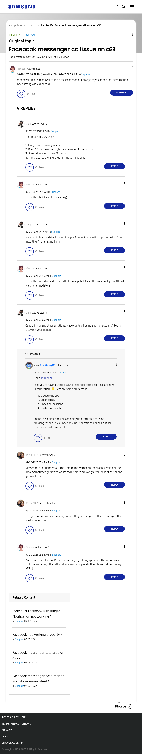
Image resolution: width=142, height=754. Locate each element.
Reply (114, 166)
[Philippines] (21, 6)
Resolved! (30, 34)
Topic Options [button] (127, 34)
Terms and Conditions (16, 723)
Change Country (13, 742)
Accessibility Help (14, 717)
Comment (122, 92)
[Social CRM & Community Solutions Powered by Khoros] (123, 705)
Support (85, 74)
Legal (5, 736)
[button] (127, 68)
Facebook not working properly (36, 634)
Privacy (7, 730)
